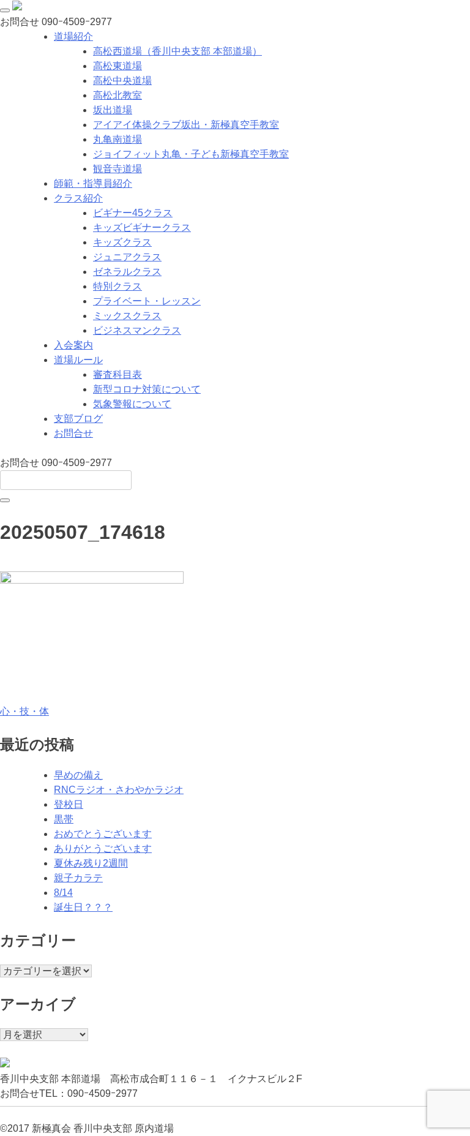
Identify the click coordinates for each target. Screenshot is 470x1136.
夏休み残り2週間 (91, 863)
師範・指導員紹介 (93, 183)
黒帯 (63, 819)
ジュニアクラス (127, 257)
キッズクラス (122, 242)
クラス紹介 (78, 198)
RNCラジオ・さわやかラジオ (119, 789)
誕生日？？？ (83, 907)
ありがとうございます (103, 848)
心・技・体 (24, 711)
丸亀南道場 (117, 139)
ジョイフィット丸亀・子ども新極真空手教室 (191, 154)
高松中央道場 (122, 80)
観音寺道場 (117, 169)
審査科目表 (117, 374)
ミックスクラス (127, 315)
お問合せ (73, 433)
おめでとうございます (103, 834)
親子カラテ (78, 878)
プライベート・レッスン (147, 301)
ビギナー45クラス (133, 213)
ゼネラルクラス (127, 271)
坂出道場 (112, 110)
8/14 (63, 892)
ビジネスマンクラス (137, 330)
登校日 (68, 804)
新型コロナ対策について (147, 389)
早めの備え (78, 775)
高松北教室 (117, 95)
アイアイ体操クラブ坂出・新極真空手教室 (186, 124)
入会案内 (73, 345)
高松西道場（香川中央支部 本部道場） (177, 51)
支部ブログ (78, 418)
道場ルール (78, 360)
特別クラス (117, 286)
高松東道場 (117, 66)
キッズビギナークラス (142, 227)
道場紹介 (73, 36)
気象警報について (132, 404)
